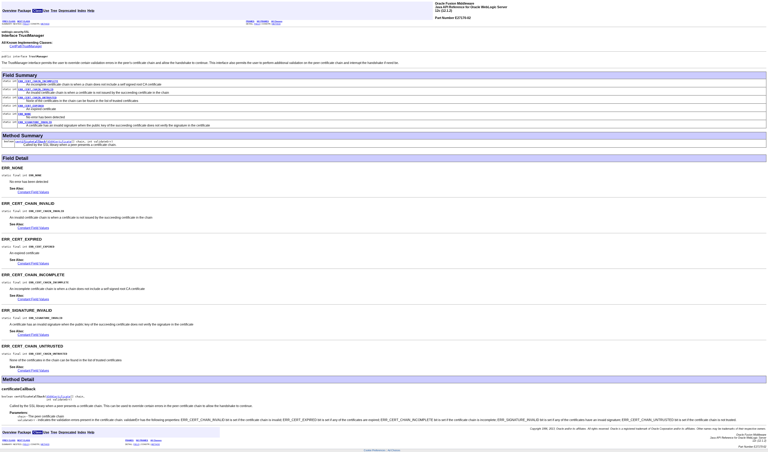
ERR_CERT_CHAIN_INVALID (35, 89)
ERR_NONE (24, 114)
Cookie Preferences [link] (374, 450)
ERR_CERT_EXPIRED (31, 105)
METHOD (45, 24)
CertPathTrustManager (26, 46)
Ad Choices (394, 450)
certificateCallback (30, 141)
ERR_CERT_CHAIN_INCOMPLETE (38, 81)
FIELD (26, 24)
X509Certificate (59, 141)
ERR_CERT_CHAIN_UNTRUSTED (37, 97)
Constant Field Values (33, 192)
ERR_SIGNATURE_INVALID (35, 122)
